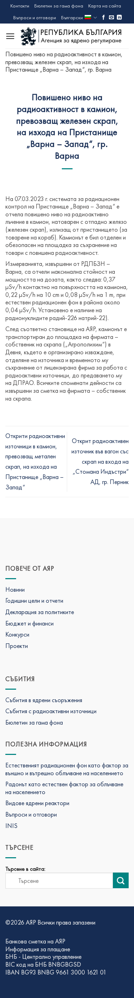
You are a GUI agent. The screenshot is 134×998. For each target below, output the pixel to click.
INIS (11, 826)
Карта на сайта (104, 5)
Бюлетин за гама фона (58, 5)
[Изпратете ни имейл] (111, 17)
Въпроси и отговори (34, 17)
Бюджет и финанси (29, 623)
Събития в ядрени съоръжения (43, 700)
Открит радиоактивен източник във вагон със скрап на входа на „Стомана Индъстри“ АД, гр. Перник (100, 461)
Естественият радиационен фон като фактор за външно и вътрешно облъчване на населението (66, 769)
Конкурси (17, 634)
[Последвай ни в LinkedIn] (119, 17)
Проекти (16, 646)
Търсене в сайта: (25, 869)
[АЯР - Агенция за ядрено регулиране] (71, 36)
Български (72, 17)
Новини (15, 589)
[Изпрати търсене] (121, 880)
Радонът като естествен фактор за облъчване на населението (64, 788)
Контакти (19, 5)
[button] (10, 36)
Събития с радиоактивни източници (50, 711)
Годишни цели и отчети (34, 600)
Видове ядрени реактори (37, 803)
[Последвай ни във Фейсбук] (103, 17)
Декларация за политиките (39, 612)
